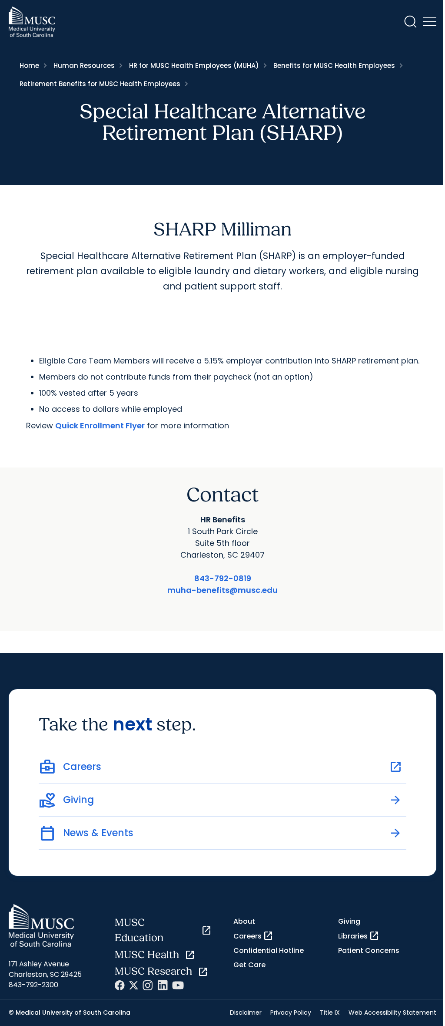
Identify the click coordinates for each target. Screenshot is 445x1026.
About (244, 921)
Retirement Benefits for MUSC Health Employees (100, 83)
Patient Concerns (368, 950)
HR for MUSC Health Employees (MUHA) (194, 65)
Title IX (330, 1012)
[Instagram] (148, 985)
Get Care (249, 965)
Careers (253, 936)
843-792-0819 (222, 578)
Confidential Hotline (268, 950)
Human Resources (84, 65)
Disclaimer (246, 1012)
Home (29, 65)
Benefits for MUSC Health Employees (334, 65)
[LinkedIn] (162, 985)
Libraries (358, 936)
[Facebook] (120, 985)
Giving (349, 921)
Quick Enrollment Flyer (100, 425)
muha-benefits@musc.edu (222, 590)
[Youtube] (178, 985)
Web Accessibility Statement (392, 1012)
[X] (133, 985)
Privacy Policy (290, 1012)
